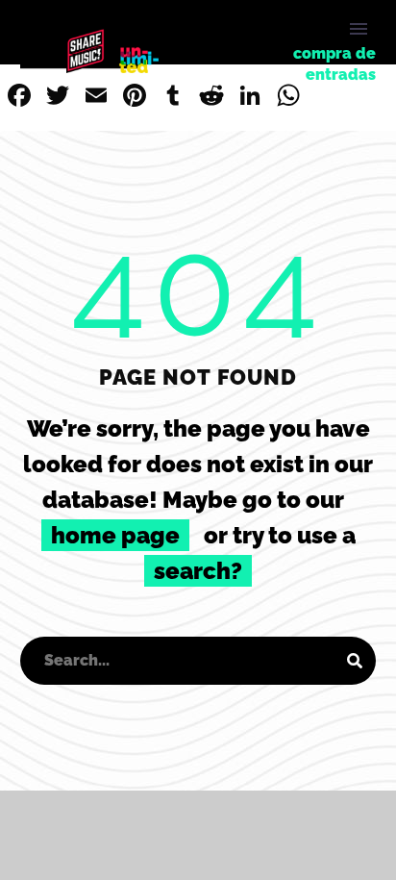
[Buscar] (355, 661)
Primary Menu (358, 28)
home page (115, 535)
